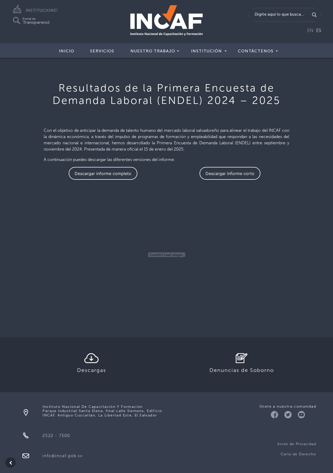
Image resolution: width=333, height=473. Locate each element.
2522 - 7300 (56, 435)
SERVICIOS (102, 50)
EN (310, 30)
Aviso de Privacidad (296, 444)
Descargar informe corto (230, 173)
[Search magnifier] (314, 14)
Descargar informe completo (103, 173)
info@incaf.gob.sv (62, 455)
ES (318, 30)
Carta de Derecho (298, 454)
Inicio (66, 50)
